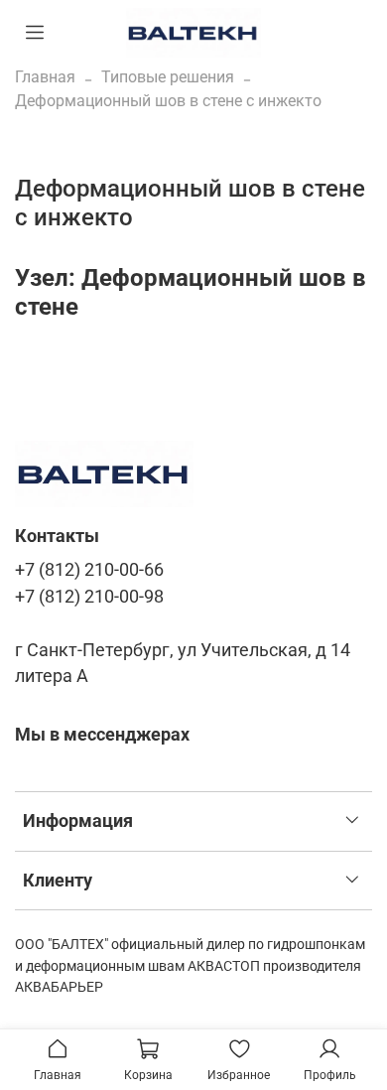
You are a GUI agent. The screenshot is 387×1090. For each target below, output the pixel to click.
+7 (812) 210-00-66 (89, 570)
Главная (45, 77)
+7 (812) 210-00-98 (89, 597)
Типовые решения (167, 77)
